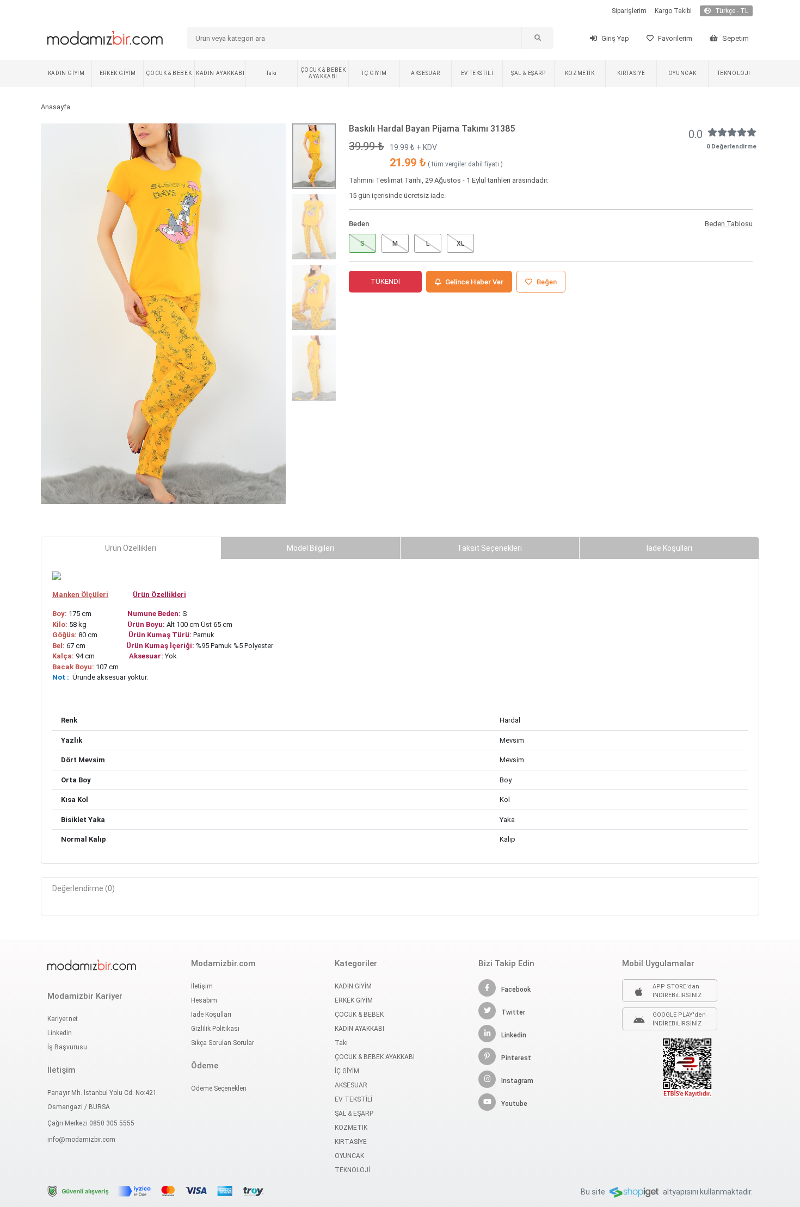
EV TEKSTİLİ (477, 73)
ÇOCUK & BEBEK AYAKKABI (323, 73)
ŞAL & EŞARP (528, 73)
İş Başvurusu (67, 1047)
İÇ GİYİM (374, 73)
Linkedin (59, 1033)
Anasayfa (55, 107)
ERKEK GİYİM (118, 73)
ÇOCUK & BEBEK (169, 73)
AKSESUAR (425, 73)
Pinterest (516, 1058)
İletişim (202, 986)
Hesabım (204, 1000)
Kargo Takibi (673, 11)
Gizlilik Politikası (215, 1028)
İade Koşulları (211, 1014)
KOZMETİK (580, 73)
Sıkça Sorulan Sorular (222, 1043)
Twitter (513, 1012)
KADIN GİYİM (66, 73)
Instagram (517, 1081)
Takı (271, 73)
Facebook (516, 989)
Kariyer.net (62, 1019)
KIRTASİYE (631, 73)
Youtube (514, 1104)
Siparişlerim (629, 11)
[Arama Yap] (537, 38)
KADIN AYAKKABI (220, 73)
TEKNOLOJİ (733, 73)
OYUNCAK (682, 73)
